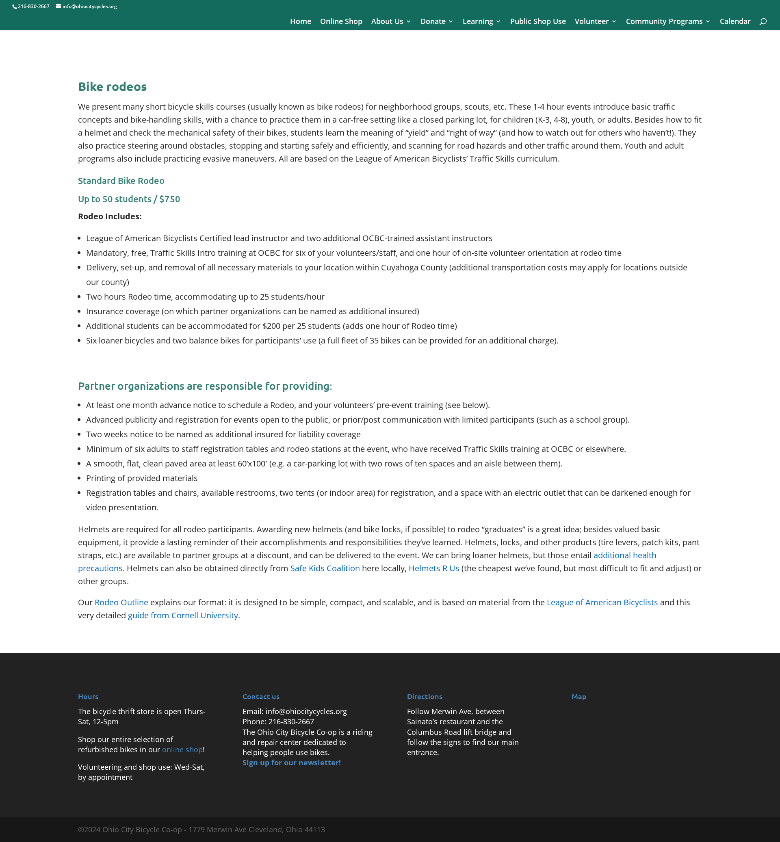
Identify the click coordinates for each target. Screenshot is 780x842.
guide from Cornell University (183, 615)
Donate (433, 22)
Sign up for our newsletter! (292, 762)
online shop (182, 749)
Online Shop (341, 22)
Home (300, 22)
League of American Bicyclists (602, 602)
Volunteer (592, 22)
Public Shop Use (538, 22)
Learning (478, 22)
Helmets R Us (434, 568)
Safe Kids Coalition (325, 568)
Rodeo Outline (121, 602)
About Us (387, 22)
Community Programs (664, 22)
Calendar (735, 22)
